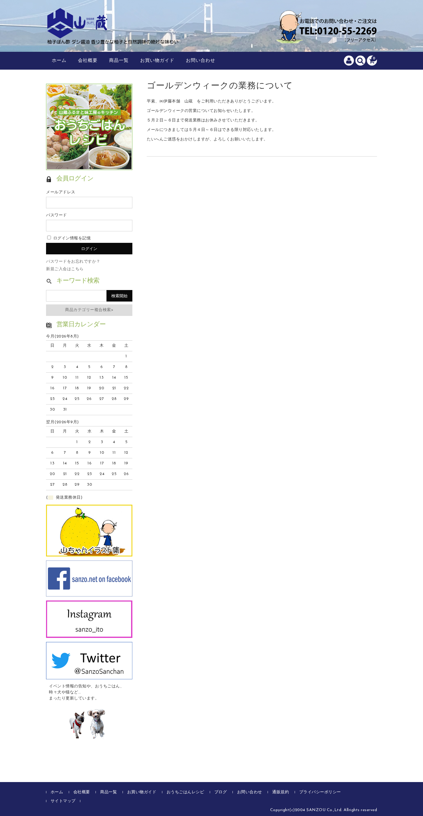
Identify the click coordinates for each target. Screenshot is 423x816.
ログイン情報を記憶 (71, 238)
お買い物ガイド (157, 60)
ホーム (59, 60)
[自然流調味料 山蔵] (113, 38)
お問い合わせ (200, 60)
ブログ (220, 792)
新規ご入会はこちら (65, 269)
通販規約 (280, 792)
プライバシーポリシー (320, 792)
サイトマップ (63, 801)
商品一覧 (119, 60)
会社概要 (88, 60)
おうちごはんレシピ (185, 792)
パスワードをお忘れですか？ (73, 262)
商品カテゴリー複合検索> (89, 310)
